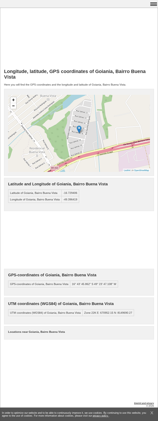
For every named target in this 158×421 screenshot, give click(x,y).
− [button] (13, 105)
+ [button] (13, 99)
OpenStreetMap (141, 170)
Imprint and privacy (144, 403)
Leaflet (127, 170)
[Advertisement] (79, 39)
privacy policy (101, 415)
